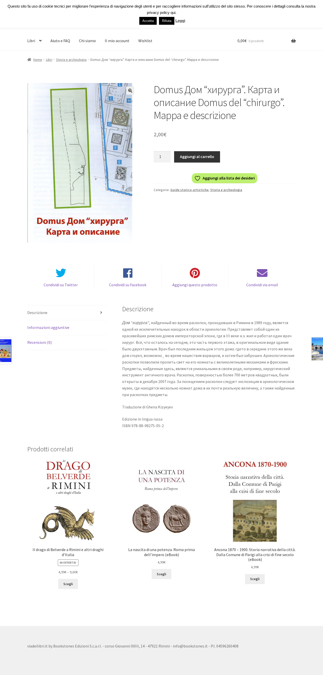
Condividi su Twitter (61, 284)
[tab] (66, 312)
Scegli (68, 584)
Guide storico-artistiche (189, 190)
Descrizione (37, 312)
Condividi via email (262, 284)
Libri (31, 40)
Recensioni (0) (39, 342)
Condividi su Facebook (127, 284)
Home (37, 59)
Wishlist (145, 40)
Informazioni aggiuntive (48, 327)
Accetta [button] (148, 21)
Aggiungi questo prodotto (194, 284)
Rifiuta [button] (166, 21)
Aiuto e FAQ (60, 40)
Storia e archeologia (71, 59)
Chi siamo (87, 40)
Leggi (180, 20)
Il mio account (117, 40)
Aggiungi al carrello (197, 156)
